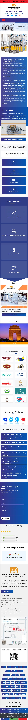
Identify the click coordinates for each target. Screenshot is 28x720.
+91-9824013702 (14, 11)
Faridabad (20, 670)
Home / (3, 709)
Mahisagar (5, 698)
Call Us (5, 718)
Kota (12, 682)
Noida (24, 667)
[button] (2, 26)
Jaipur (9, 690)
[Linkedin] (16, 15)
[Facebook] (8, 15)
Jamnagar (18, 698)
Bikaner (8, 682)
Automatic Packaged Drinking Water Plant (11, 598)
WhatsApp (14, 718)
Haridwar (4, 690)
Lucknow (13, 686)
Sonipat (5, 678)
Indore (14, 678)
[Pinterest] (20, 15)
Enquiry (23, 718)
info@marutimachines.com (20, 1)
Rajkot (13, 674)
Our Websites (16, 711)
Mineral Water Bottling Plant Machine (10, 600)
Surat (17, 674)
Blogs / (10, 711)
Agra (3, 686)
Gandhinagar (22, 694)
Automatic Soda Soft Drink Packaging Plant (11, 611)
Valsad (15, 694)
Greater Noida (16, 690)
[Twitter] (12, 15)
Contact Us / (23, 709)
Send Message (5, 518)
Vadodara (12, 698)
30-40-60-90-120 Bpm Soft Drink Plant (10, 613)
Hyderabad (23, 682)
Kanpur (7, 686)
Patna (8, 667)
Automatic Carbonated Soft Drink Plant (11, 609)
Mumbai (19, 678)
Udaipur (17, 682)
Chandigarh (14, 667)
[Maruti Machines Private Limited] (14, 572)
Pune (24, 678)
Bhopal (9, 678)
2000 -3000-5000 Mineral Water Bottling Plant (13, 139)
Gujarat (4, 667)
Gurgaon (7, 670)
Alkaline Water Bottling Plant (8, 604)
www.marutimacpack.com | (13, 704)
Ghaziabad (13, 670)
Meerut (18, 686)
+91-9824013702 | (8, 1)
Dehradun (23, 686)
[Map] (14, 630)
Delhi (20, 667)
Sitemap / (16, 709)
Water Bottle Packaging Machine (9, 606)
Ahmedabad (7, 674)
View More (14, 314)
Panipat (22, 674)
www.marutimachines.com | (13, 706)
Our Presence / (9, 709)
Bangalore (23, 690)
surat (11, 694)
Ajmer (3, 682)
